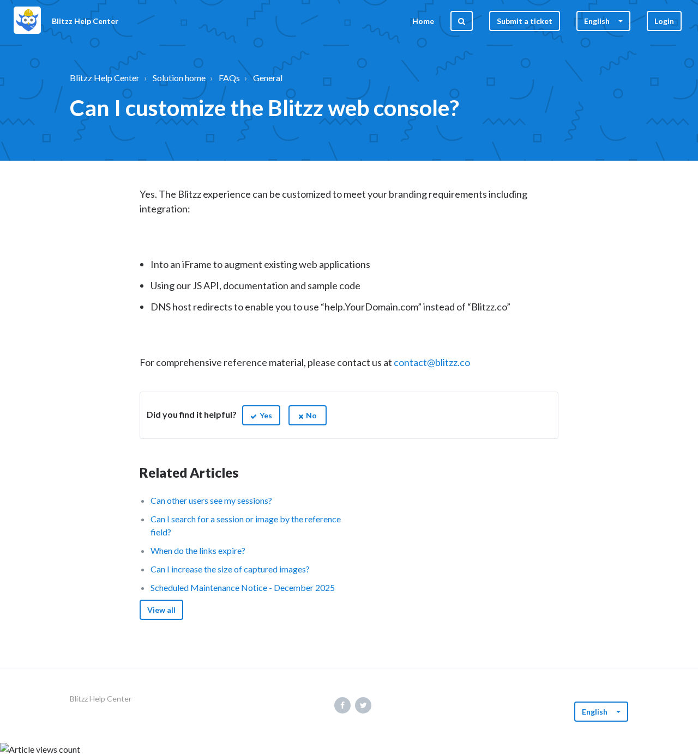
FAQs (229, 77)
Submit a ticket (524, 21)
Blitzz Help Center (105, 77)
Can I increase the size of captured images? (230, 569)
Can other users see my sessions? (211, 500)
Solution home (179, 77)
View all (161, 609)
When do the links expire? (198, 550)
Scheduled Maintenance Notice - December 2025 (243, 587)
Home (423, 21)
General (267, 77)
